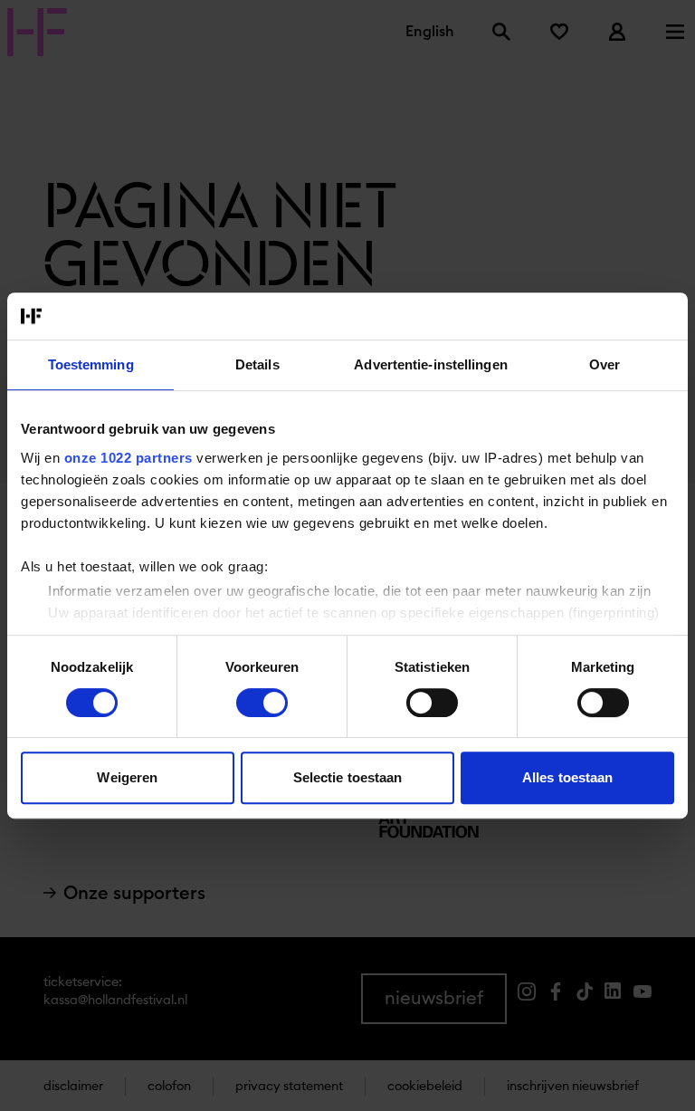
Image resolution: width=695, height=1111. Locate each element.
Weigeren (127, 777)
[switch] (262, 702)
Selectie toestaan (348, 777)
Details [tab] (257, 364)
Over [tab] (604, 364)
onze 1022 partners (128, 457)
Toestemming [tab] (91, 364)
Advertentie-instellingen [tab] (430, 364)
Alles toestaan (567, 777)
